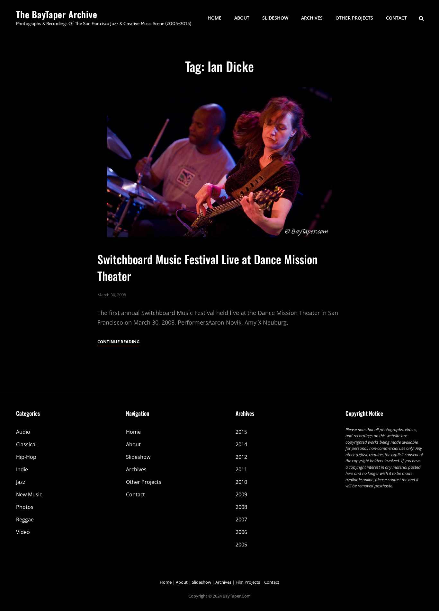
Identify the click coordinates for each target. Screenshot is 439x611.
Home (214, 18)
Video (23, 532)
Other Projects (354, 18)
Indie (22, 469)
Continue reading (118, 342)
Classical (26, 444)
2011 (241, 469)
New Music (29, 494)
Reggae (25, 519)
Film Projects (248, 582)
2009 (241, 494)
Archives (312, 18)
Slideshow (275, 18)
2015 (241, 431)
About (241, 18)
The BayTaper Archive (56, 14)
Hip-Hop (26, 456)
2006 (241, 532)
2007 (241, 519)
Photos (24, 507)
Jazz (20, 481)
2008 (241, 507)
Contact (396, 18)
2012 (241, 456)
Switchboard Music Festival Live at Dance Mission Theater (207, 267)
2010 (241, 481)
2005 (241, 544)
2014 (241, 444)
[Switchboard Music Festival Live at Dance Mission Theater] (219, 162)
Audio (23, 431)
